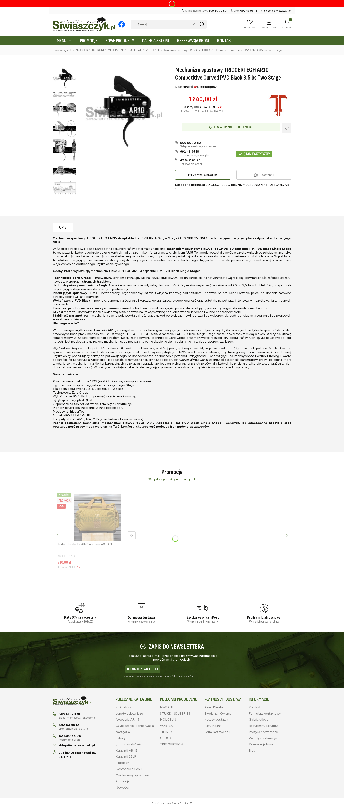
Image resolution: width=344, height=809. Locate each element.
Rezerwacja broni (261, 744)
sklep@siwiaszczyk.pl (277, 10)
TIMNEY (166, 732)
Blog (252, 750)
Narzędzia (123, 732)
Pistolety (122, 763)
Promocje (123, 781)
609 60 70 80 (190, 143)
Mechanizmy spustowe (132, 775)
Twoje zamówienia (217, 713)
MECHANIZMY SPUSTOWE (125, 50)
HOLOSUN (168, 719)
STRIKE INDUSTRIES (175, 713)
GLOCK (165, 738)
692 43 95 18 (189, 151)
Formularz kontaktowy (265, 713)
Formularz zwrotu (217, 732)
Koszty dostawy (216, 719)
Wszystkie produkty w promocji (169, 479)
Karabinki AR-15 (127, 750)
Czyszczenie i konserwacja (135, 726)
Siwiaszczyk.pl (62, 50)
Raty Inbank (212, 726)
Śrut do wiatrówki (128, 744)
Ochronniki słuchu (129, 769)
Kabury (120, 738)
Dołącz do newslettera (142, 669)
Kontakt (254, 707)
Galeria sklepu (258, 719)
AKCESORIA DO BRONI (89, 50)
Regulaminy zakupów (264, 726)
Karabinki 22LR (126, 756)
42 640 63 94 (190, 160)
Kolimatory (123, 707)
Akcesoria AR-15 (127, 719)
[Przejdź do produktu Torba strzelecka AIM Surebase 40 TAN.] (97, 517)
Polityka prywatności (263, 732)
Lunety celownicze (129, 713)
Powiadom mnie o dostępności (233, 127)
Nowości (122, 787)
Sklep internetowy (170, 803)
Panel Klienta (213, 707)
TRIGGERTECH (171, 744)
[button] (202, 24)
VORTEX (166, 726)
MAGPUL (167, 707)
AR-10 (150, 50)
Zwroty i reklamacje (263, 738)
